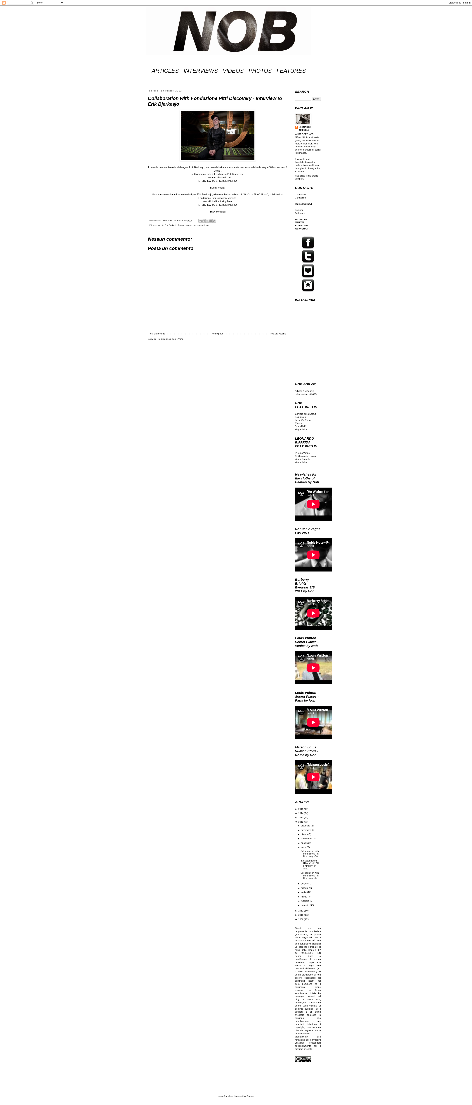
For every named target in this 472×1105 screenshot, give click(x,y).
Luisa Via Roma (303, 420)
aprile (304, 892)
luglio (304, 847)
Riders (298, 423)
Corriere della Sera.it (305, 414)
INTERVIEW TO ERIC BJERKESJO (217, 180)
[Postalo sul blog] (204, 221)
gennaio (305, 905)
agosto (304, 843)
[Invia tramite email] (200, 221)
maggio (305, 888)
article (161, 225)
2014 (301, 813)
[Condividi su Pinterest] (214, 221)
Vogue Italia (301, 429)
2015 (301, 809)
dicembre (306, 825)
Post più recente (157, 333)
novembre (306, 830)
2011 (301, 910)
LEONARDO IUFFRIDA (305, 129)
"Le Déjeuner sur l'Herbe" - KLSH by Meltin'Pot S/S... (310, 864)
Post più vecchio (278, 333)
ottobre (304, 834)
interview (196, 225)
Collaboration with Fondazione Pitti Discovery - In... (310, 876)
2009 (301, 919)
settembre (306, 838)
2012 (301, 822)
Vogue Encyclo (302, 459)
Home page (217, 333)
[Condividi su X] (207, 221)
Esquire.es (300, 417)
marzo (304, 896)
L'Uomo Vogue (302, 453)
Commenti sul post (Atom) (170, 339)
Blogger (250, 1096)
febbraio (305, 901)
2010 (301, 915)
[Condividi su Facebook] (211, 221)
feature (181, 225)
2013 (301, 817)
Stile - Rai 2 (301, 426)
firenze (188, 225)
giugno (304, 883)
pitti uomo (206, 225)
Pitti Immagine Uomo (305, 456)
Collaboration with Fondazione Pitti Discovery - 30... (310, 854)
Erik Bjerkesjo (171, 225)
